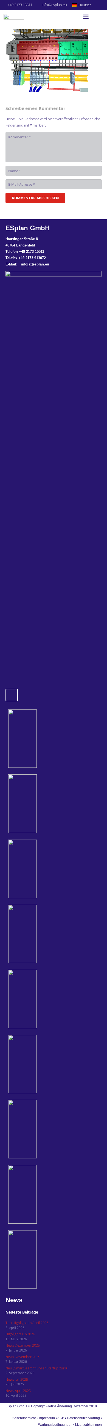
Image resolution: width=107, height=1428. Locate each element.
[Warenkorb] (97, 17)
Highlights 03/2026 (20, 1333)
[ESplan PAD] (37, 1259)
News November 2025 (22, 1356)
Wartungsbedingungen (55, 1425)
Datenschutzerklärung (84, 1418)
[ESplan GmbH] (14, 17)
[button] (84, 5)
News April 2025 (18, 1390)
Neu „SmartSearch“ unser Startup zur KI (36, 1368)
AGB (60, 1418)
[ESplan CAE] (37, 869)
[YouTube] (99, 5)
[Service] (37, 1129)
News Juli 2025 (16, 1379)
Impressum (46, 1418)
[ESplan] (37, 1064)
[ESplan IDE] (37, 803)
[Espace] (37, 999)
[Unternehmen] (37, 1194)
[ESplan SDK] (37, 934)
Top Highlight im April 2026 (26, 1322)
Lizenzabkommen (88, 1425)
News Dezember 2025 (22, 1345)
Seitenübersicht (24, 1418)
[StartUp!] (37, 738)
